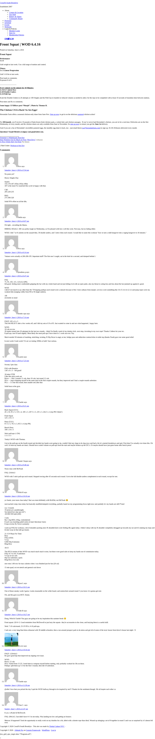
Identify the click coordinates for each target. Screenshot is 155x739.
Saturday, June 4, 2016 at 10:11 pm (17, 587)
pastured (81, 114)
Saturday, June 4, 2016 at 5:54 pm (17, 170)
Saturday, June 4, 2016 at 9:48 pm (17, 465)
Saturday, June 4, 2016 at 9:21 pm (17, 406)
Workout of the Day (17, 146)
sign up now (74, 124)
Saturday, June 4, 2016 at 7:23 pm (17, 361)
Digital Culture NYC (56, 726)
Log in (53, 730)
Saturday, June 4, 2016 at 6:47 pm (17, 276)
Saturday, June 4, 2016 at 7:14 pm (17, 317)
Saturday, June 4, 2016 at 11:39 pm (17, 685)
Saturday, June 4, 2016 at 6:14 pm (17, 252)
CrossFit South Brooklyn (9, 3)
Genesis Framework (33, 730)
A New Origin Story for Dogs (10, 142)
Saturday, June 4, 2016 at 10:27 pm (17, 615)
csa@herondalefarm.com (91, 128)
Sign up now (54, 114)
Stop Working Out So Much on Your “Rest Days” (18, 140)
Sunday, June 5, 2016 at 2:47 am (16, 709)
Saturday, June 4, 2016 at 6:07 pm (17, 221)
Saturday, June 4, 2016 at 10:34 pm (17, 650)
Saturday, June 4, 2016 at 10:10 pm (17, 496)
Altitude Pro (19, 730)
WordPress (46, 730)
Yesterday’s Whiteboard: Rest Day (12, 138)
